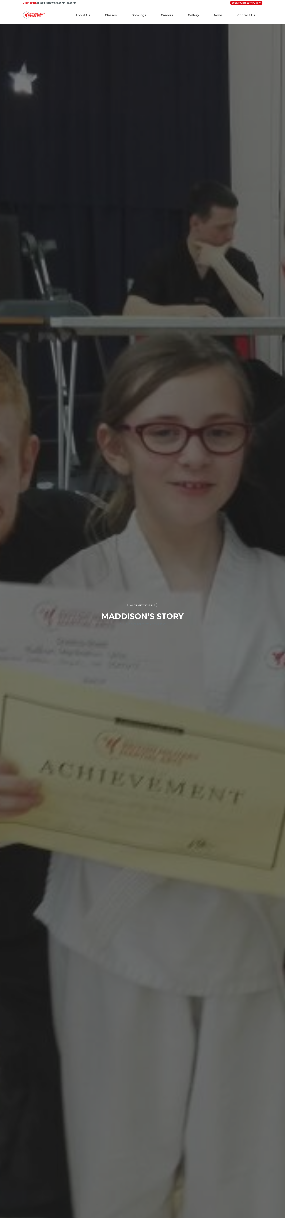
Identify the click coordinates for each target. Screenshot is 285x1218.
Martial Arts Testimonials (142, 605)
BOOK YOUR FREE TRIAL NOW (246, 3)
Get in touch (30, 2)
